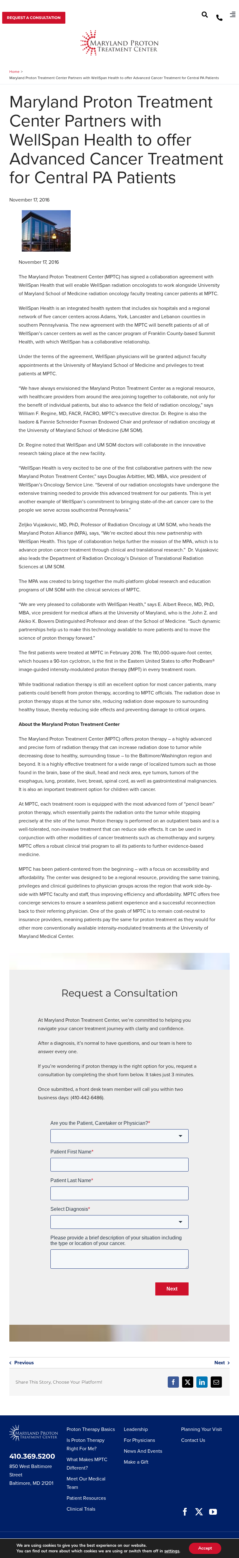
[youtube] (213, 1512)
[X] (187, 1382)
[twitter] (199, 1512)
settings (171, 1551)
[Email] (216, 1382)
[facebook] (185, 1512)
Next (219, 1362)
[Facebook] (173, 1382)
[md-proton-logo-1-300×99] (119, 32)
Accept (205, 1548)
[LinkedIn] (202, 1382)
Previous (24, 1362)
